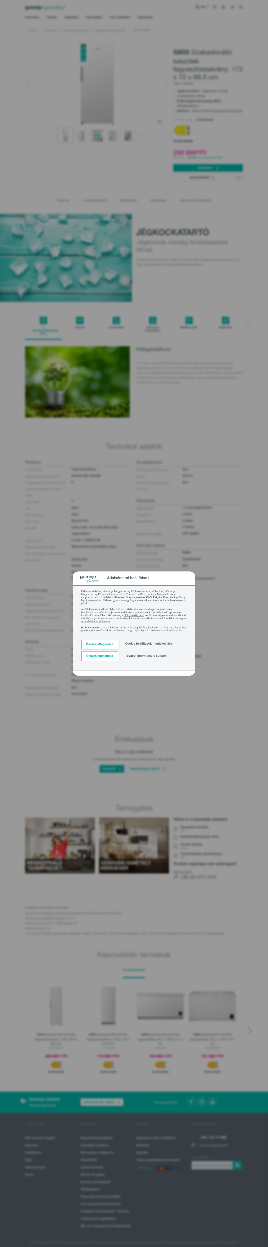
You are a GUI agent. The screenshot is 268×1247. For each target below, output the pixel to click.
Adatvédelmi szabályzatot (95, 621)
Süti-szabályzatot (134, 615)
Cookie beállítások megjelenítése (149, 643)
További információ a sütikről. (146, 656)
